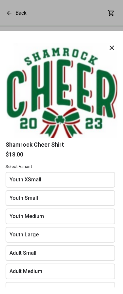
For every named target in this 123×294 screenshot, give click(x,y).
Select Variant (19, 166)
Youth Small (24, 198)
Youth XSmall (25, 179)
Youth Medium (27, 216)
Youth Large (24, 234)
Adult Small (23, 253)
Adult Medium (26, 271)
